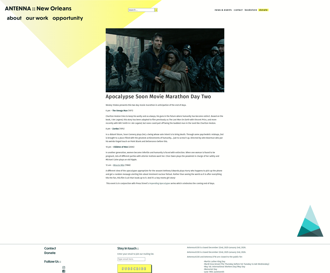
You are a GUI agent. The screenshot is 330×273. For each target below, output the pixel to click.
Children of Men (120, 147)
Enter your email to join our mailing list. (135, 254)
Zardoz (115, 128)
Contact (50, 248)
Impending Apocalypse (159, 183)
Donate (50, 253)
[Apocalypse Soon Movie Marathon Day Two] (165, 91)
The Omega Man (119, 110)
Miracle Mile (118, 165)
